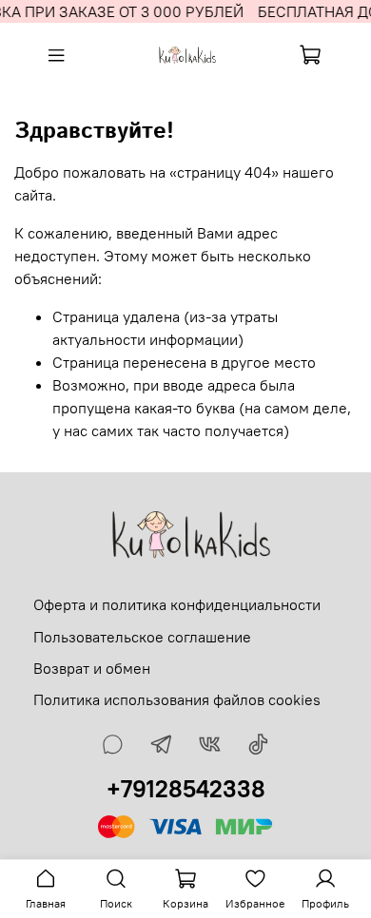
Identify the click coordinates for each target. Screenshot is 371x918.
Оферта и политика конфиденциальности (177, 604)
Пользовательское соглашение (142, 636)
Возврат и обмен (91, 668)
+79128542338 (186, 789)
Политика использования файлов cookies (177, 699)
